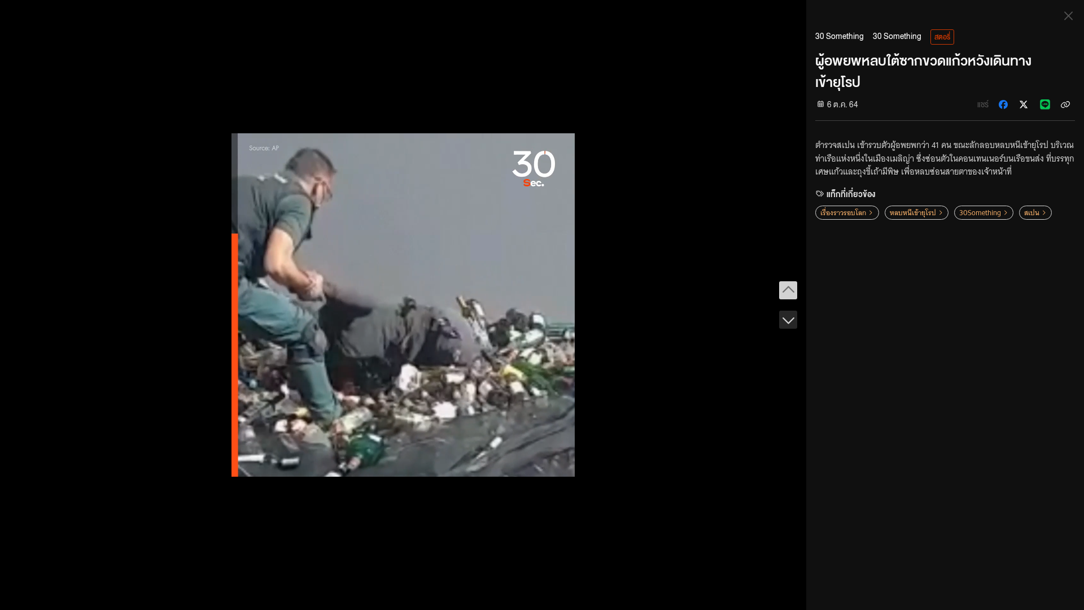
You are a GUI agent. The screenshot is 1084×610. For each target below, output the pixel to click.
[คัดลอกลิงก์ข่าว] (1065, 104)
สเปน (1031, 212)
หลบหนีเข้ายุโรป (913, 212)
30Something (980, 212)
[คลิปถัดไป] (788, 320)
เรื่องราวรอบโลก (843, 212)
